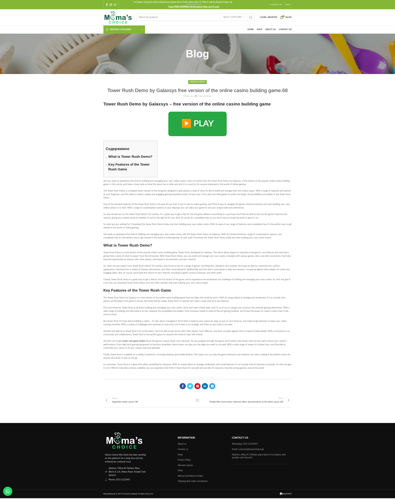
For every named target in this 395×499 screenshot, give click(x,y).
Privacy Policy (184, 460)
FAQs (180, 471)
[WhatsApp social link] (115, 4)
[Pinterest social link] (197, 386)
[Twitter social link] (190, 386)
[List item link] (133, 479)
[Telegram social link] (212, 386)
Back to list (198, 400)
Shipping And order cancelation (193, 481)
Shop (180, 455)
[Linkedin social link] (205, 386)
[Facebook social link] (107, 4)
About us (182, 444)
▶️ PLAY (197, 124)
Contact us (183, 449)
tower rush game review (133, 341)
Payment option (185, 465)
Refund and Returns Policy (190, 476)
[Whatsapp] (7, 491)
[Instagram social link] (111, 4)
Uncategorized (197, 82)
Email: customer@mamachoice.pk (248, 449)
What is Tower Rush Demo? (130, 157)
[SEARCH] (250, 17)
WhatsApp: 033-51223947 (245, 444)
